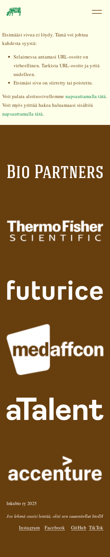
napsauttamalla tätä (85, 96)
